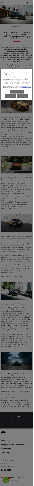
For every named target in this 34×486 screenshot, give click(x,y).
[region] (16, 84)
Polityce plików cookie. (25, 87)
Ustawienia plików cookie (17, 91)
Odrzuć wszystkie (10, 96)
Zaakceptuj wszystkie (22, 96)
